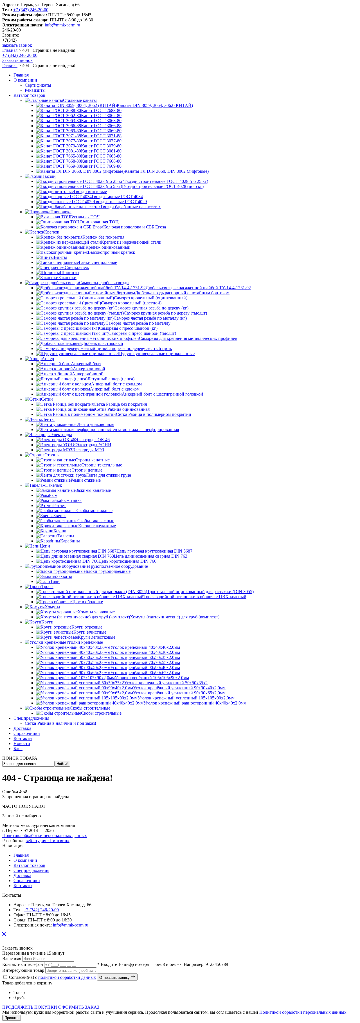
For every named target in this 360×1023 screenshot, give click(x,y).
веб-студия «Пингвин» (47, 840)
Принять (11, 1018)
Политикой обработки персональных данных (302, 1012)
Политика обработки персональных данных (44, 835)
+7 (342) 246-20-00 (30, 9)
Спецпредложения (31, 870)
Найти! (62, 764)
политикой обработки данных (67, 977)
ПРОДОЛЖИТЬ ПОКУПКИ (29, 1007)
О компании (25, 860)
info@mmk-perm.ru (62, 25)
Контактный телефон (22, 964)
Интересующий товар (23, 970)
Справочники (27, 880)
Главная (9, 50)
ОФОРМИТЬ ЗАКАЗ (78, 1007)
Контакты (23, 885)
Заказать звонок (17, 60)
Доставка (22, 875)
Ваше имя (11, 958)
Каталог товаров (29, 865)
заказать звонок (17, 45)
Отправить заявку (115, 977)
